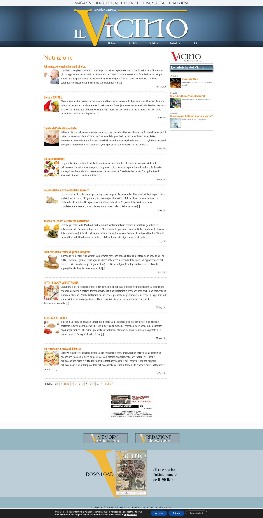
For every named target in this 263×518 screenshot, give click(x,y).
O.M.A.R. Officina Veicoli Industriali (187, 96)
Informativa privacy (160, 507)
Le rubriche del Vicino (187, 67)
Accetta (159, 513)
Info (196, 43)
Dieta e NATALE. (53, 97)
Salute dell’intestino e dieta (60, 128)
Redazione (175, 43)
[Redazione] (157, 442)
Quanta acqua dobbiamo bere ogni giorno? (191, 116)
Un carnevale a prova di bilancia (62, 349)
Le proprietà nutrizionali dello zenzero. (67, 190)
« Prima (65, 383)
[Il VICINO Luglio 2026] (131, 495)
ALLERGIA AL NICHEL (55, 318)
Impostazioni (196, 513)
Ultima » (109, 383)
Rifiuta (176, 513)
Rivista (111, 43)
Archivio (133, 43)
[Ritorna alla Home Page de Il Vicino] (131, 26)
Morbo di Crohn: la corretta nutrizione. (67, 221)
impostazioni (130, 514)
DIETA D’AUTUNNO (54, 159)
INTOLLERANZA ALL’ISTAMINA (61, 283)
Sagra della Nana (190, 79)
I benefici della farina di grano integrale (67, 252)
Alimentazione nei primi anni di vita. (65, 66)
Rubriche (153, 43)
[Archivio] (106, 442)
